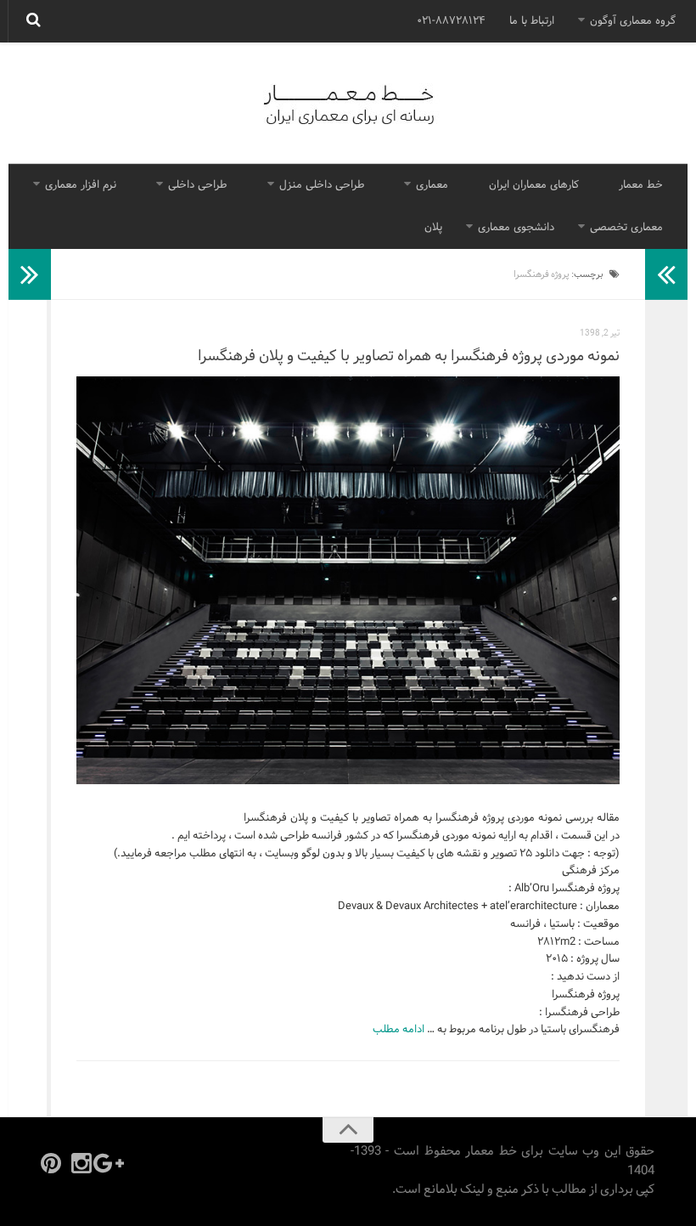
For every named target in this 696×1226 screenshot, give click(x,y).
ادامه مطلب (398, 1029)
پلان (433, 227)
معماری (432, 185)
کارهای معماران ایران (534, 185)
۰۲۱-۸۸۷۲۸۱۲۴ (451, 21)
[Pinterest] (51, 1163)
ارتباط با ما (531, 21)
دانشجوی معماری (516, 227)
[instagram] (81, 1163)
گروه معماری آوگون (633, 21)
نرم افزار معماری (80, 185)
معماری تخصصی (626, 227)
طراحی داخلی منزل (321, 185)
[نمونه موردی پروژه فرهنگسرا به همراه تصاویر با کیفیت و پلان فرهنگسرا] (348, 580)
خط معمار (641, 185)
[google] (112, 1163)
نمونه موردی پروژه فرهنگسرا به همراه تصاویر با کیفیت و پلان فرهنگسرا (409, 356)
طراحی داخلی (197, 185)
